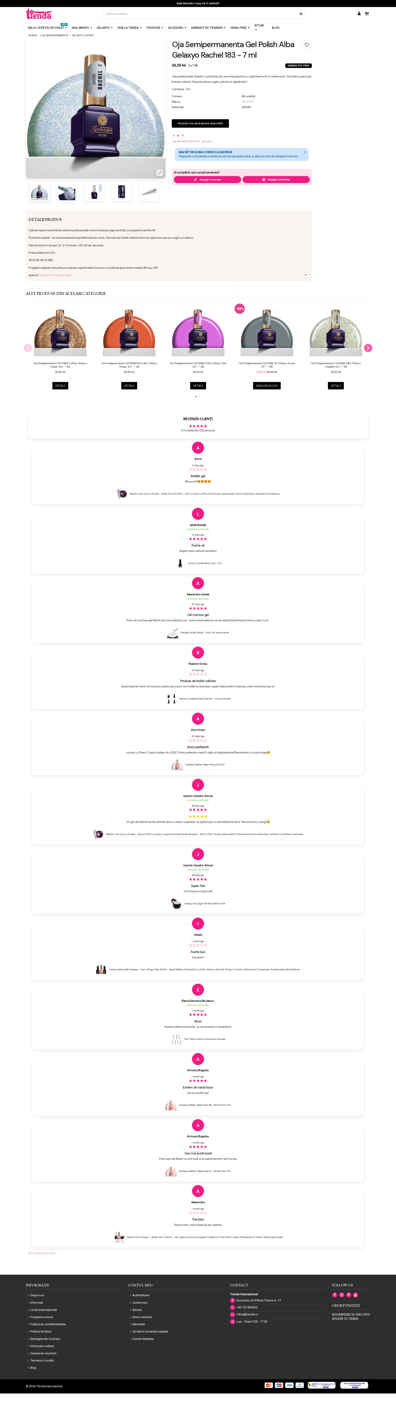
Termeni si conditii (42, 1360)
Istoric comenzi (142, 1317)
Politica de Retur (41, 1331)
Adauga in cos (267, 386)
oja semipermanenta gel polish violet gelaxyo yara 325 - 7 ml (198, 364)
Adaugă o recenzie (210, 179)
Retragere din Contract (45, 1339)
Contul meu (139, 1302)
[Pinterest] (183, 135)
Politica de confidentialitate (48, 1324)
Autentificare (141, 1295)
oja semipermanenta (186, 141)
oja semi (207, 141)
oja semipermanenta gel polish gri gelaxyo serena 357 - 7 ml (267, 364)
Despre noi (37, 1295)
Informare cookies (42, 1346)
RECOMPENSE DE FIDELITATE (351, 1314)
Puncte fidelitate (143, 1339)
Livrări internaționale (43, 1310)
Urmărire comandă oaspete (150, 1331)
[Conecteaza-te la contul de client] (359, 14)
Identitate (138, 1324)
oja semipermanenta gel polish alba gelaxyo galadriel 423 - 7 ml (336, 364)
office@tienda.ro (247, 1314)
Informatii (36, 1302)
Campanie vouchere (43, 1353)
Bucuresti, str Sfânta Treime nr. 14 (259, 1300)
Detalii (60, 386)
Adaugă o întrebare (278, 179)
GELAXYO (248, 101)
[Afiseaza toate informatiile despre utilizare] (305, 274)
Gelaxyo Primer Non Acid (55, 275)
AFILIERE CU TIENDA (345, 1318)
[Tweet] (178, 135)
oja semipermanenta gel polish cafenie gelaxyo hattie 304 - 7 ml (60, 364)
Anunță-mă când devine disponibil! (200, 123)
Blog (33, 1367)
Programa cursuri (41, 1317)
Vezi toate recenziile (41, 1253)
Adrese (137, 1310)
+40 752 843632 (247, 1307)
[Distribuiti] (173, 135)
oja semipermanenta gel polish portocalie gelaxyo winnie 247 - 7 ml (129, 364)
